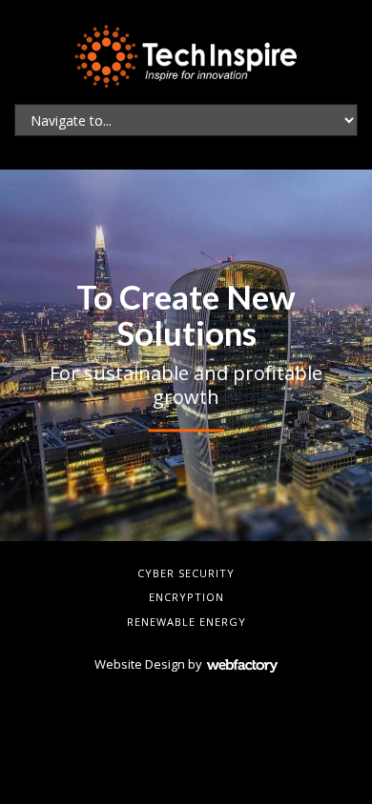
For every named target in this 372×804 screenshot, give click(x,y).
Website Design (139, 664)
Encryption (186, 597)
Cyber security (186, 573)
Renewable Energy (186, 621)
